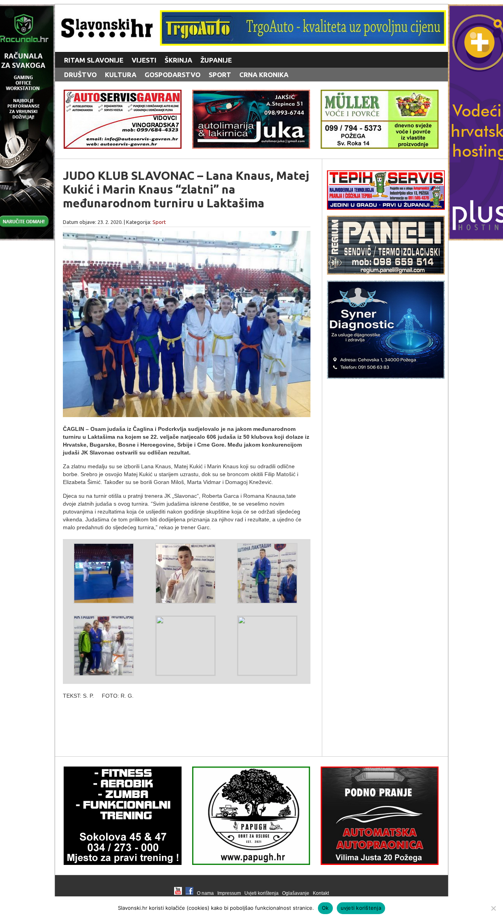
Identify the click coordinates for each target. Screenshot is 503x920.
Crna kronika (263, 74)
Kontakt (321, 893)
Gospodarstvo (172, 74)
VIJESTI (144, 60)
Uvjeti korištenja (261, 893)
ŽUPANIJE (216, 60)
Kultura (120, 74)
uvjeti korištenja (361, 908)
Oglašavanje (295, 893)
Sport (220, 74)
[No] (493, 908)
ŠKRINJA (178, 60)
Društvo (80, 74)
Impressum (229, 893)
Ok (325, 908)
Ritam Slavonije (93, 60)
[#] (303, 43)
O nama (205, 893)
